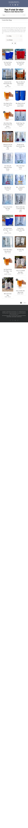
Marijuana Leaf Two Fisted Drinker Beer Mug (7, 146)
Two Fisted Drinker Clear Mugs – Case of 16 (8, 271)
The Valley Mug (20, 249)
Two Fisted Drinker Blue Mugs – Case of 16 (7, 230)
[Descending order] (21, 36)
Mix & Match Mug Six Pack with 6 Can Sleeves (7, 124)
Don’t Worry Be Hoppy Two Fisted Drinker (8, 167)
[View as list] (15, 43)
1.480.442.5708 (15, 1)
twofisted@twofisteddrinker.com (14, 2)
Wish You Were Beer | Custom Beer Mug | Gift (20, 208)
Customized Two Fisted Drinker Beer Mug (7, 83)
